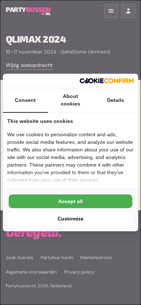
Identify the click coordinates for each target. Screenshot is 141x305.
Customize (70, 219)
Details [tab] (115, 100)
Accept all (70, 201)
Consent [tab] (25, 100)
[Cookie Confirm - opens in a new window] (107, 80)
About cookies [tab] (70, 100)
